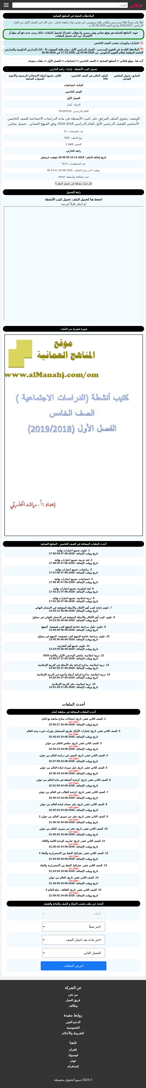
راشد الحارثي (73, 150)
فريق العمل (73, 1000)
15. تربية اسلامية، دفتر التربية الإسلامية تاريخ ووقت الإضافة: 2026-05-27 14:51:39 (73, 685)
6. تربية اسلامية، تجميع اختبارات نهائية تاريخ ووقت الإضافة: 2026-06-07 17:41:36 (73, 600)
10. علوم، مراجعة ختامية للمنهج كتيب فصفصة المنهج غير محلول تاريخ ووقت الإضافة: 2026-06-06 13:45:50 (73, 638)
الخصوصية (73, 1027)
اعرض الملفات (73, 966)
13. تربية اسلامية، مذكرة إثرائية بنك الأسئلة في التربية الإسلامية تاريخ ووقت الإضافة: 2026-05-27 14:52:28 (73, 666)
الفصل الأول (54, 60)
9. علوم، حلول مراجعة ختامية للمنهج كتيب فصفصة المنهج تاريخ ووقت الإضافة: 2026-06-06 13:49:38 (73, 628)
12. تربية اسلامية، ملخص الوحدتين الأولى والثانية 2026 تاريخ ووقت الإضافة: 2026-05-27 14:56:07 (73, 657)
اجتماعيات (70, 60)
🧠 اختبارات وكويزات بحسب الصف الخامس (118, 42)
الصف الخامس (87, 60)
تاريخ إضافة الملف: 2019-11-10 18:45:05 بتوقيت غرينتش (73, 157)
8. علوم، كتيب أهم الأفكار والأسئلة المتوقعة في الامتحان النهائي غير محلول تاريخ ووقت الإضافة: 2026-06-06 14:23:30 (73, 619)
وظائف (73, 1005)
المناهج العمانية (108, 60)
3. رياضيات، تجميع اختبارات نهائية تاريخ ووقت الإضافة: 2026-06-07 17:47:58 (73, 571)
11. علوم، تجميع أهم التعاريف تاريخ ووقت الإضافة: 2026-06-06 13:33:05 (73, 647)
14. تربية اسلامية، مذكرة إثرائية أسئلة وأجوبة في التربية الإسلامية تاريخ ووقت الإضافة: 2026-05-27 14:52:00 (73, 676)
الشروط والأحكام (73, 1033)
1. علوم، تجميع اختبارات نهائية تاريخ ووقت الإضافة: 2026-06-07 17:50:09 (73, 552)
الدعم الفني (73, 1022)
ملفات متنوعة (36, 60)
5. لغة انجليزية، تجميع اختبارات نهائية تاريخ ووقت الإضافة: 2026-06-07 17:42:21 (73, 590)
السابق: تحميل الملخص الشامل (127, 77)
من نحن (73, 994)
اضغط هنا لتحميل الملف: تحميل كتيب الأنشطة (73, 199)
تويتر (73, 1060)
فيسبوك (73, 1055)
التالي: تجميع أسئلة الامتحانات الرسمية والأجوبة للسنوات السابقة (35, 77)
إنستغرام (73, 1066)
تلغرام (73, 1049)
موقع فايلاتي (127, 60)
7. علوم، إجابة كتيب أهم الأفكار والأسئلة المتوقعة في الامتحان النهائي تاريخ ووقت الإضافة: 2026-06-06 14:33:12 (73, 609)
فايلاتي (136, 5)
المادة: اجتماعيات (73, 85)
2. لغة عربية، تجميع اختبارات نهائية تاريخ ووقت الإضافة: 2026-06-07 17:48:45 (73, 561)
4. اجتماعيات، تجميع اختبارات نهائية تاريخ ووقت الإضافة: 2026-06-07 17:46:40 (73, 580)
